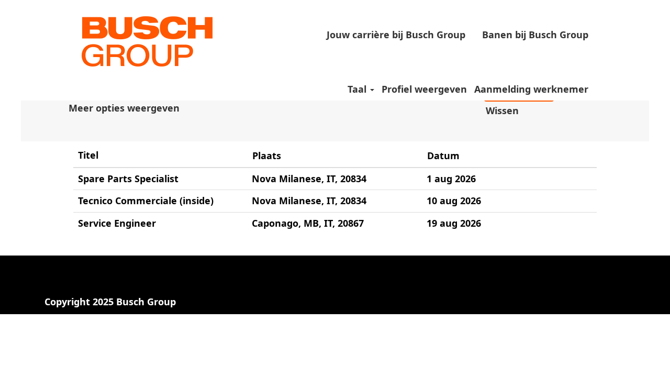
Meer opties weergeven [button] (124, 108)
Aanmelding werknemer (531, 89)
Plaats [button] (266, 155)
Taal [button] (358, 89)
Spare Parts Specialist (128, 178)
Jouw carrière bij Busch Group (396, 34)
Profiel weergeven (424, 89)
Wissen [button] (502, 110)
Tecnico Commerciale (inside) (146, 200)
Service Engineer (117, 223)
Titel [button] (88, 155)
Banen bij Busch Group (535, 34)
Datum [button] (443, 155)
